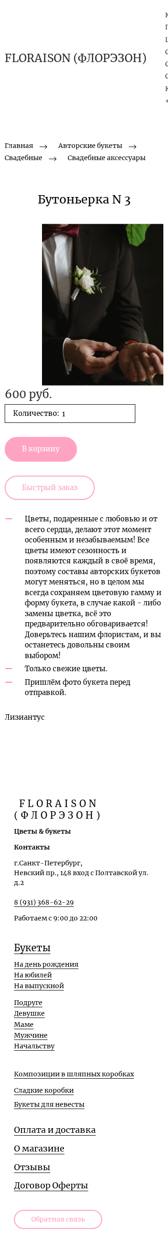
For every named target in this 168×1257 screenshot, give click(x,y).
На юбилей (33, 975)
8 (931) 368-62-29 (44, 902)
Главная (19, 145)
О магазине (39, 1148)
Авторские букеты (90, 145)
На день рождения (46, 964)
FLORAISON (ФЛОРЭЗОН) (76, 58)
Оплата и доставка (55, 1129)
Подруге (28, 1002)
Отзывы (32, 1167)
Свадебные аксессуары (107, 158)
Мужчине (31, 1035)
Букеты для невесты (49, 1104)
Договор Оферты (51, 1185)
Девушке (29, 1013)
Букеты (32, 948)
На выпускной (39, 986)
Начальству (34, 1046)
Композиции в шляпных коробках (74, 1074)
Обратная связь (58, 1219)
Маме (24, 1024)
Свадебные (23, 158)
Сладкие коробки (44, 1090)
